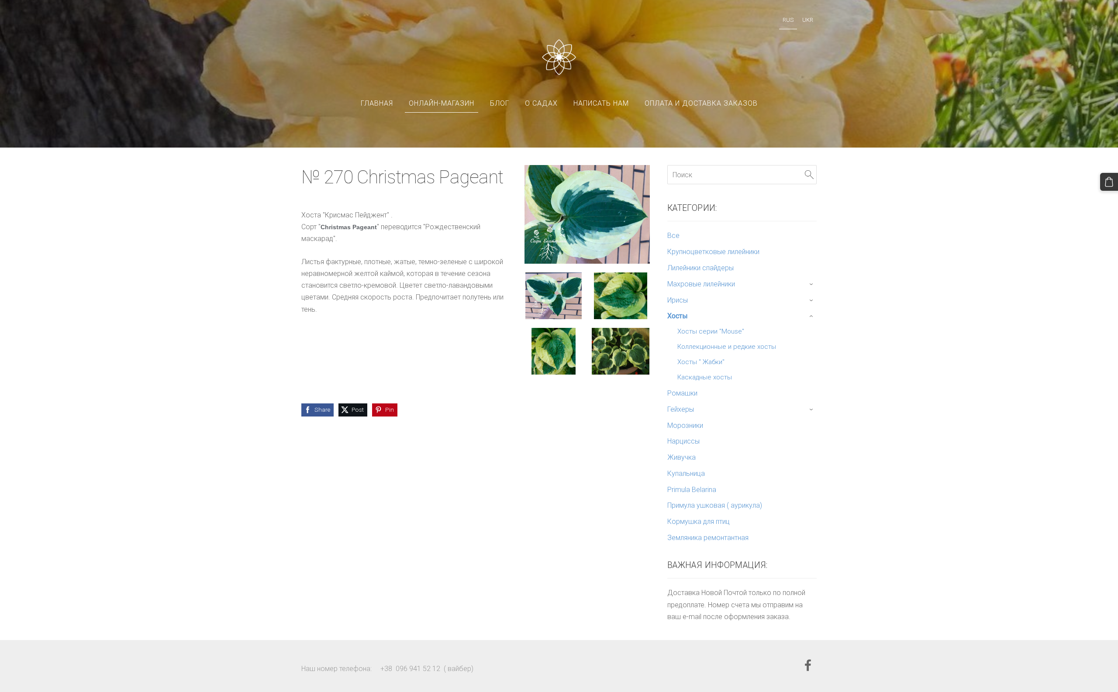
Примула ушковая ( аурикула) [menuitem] (714, 505)
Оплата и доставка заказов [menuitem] (701, 103)
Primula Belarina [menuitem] (691, 489)
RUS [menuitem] (788, 20)
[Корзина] (1109, 182)
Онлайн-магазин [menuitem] (441, 103)
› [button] (812, 284)
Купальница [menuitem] (686, 473)
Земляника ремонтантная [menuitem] (708, 538)
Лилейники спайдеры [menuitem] (700, 268)
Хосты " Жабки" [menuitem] (701, 362)
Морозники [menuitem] (685, 425)
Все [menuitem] (673, 235)
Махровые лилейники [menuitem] (701, 284)
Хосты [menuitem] (677, 316)
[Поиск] (809, 174)
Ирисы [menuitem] (677, 300)
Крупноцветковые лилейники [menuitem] (713, 252)
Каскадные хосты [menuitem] (704, 377)
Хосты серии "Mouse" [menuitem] (710, 331)
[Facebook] (808, 665)
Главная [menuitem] (377, 103)
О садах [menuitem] (541, 103)
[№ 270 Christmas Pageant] (553, 295)
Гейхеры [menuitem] (680, 409)
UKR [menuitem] (807, 20)
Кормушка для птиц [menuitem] (698, 521)
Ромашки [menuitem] (682, 393)
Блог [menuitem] (499, 103)
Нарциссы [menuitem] (683, 441)
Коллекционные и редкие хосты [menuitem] (726, 347)
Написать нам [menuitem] (601, 103)
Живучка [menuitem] (681, 457)
